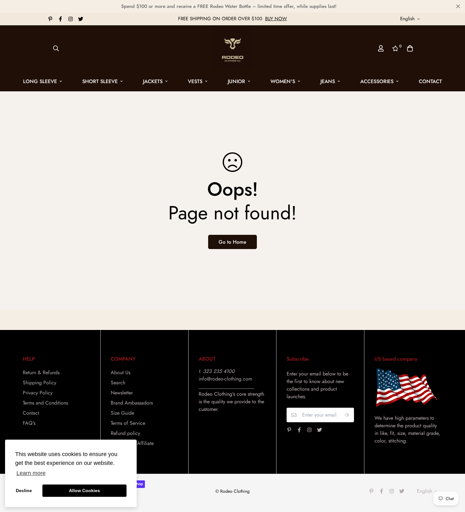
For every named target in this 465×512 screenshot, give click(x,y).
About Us (120, 372)
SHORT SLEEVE (100, 81)
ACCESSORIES (377, 81)
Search (118, 382)
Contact (430, 81)
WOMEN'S (282, 81)
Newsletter (122, 392)
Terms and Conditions (45, 402)
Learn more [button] (31, 473)
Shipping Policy (39, 382)
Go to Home (232, 242)
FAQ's (29, 423)
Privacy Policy (38, 392)
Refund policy (125, 433)
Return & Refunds (41, 372)
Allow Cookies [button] (84, 490)
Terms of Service (128, 423)
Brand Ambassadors (132, 402)
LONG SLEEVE (40, 81)
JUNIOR (236, 81)
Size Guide (122, 413)
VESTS (195, 81)
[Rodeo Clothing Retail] (232, 48)
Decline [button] (24, 490)
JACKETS (153, 81)
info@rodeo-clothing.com (225, 378)
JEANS (327, 81)
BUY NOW (276, 18)
